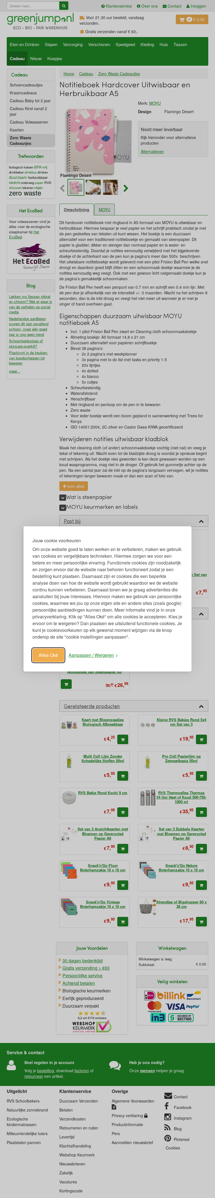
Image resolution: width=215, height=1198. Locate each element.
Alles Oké (48, 655)
